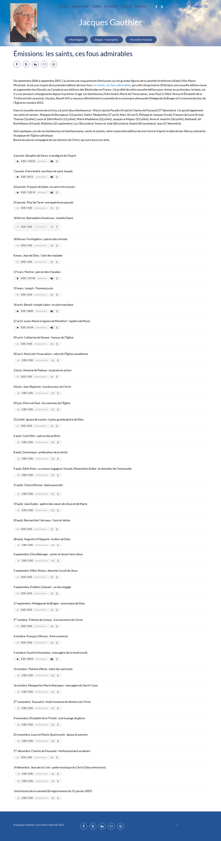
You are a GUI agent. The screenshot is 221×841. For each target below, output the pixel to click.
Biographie (80, 6)
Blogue (126, 6)
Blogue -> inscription (106, 39)
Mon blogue (76, 39)
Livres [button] (96, 6)
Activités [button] (111, 6)
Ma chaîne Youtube (141, 39)
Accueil (63, 6)
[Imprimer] (53, 64)
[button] (201, 6)
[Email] (44, 64)
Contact (141, 6)
